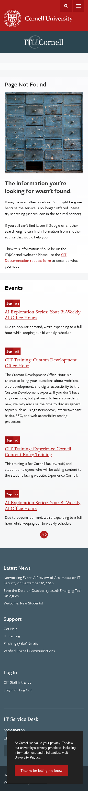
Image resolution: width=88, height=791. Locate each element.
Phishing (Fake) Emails (21, 643)
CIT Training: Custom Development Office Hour (41, 363)
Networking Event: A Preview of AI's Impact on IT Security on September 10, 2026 (42, 580)
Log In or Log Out (18, 690)
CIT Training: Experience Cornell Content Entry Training (38, 451)
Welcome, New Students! (23, 603)
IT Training (12, 636)
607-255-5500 (14, 730)
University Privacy (27, 757)
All (43, 534)
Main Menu (78, 6)
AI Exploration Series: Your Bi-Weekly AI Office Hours (42, 315)
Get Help (10, 628)
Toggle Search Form (66, 6)
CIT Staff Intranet (17, 682)
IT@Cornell (44, 42)
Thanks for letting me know (41, 770)
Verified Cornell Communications (29, 650)
